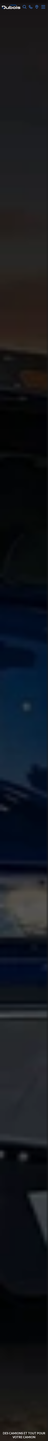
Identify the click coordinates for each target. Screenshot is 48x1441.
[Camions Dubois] (11, 7)
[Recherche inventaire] (24, 7)
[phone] (30, 7)
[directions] (36, 7)
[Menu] (43, 6)
